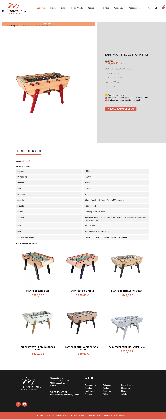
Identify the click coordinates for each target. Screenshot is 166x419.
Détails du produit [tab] (28, 151)
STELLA (26, 161)
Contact (106, 388)
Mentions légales (95, 415)
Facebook (18, 404)
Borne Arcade (127, 385)
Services (88, 394)
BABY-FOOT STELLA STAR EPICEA (126, 291)
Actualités (107, 385)
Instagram (24, 404)
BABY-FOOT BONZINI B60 (82, 291)
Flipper (124, 391)
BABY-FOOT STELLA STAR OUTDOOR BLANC (38, 348)
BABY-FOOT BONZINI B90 (37, 291)
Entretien (88, 388)
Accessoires (90, 385)
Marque (19, 161)
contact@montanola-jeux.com (67, 394)
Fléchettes (125, 388)
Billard (105, 394)
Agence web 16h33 (121, 415)
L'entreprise (90, 391)
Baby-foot (107, 391)
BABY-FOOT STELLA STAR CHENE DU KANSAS (82, 348)
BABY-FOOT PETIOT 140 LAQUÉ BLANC (127, 347)
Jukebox (124, 394)
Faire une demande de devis (121, 109)
